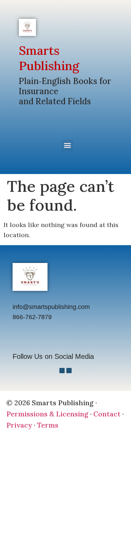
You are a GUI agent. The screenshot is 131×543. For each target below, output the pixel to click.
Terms (47, 425)
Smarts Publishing (49, 58)
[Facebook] (62, 370)
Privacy (19, 425)
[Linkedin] (69, 370)
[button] (67, 145)
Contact (107, 413)
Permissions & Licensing (47, 413)
